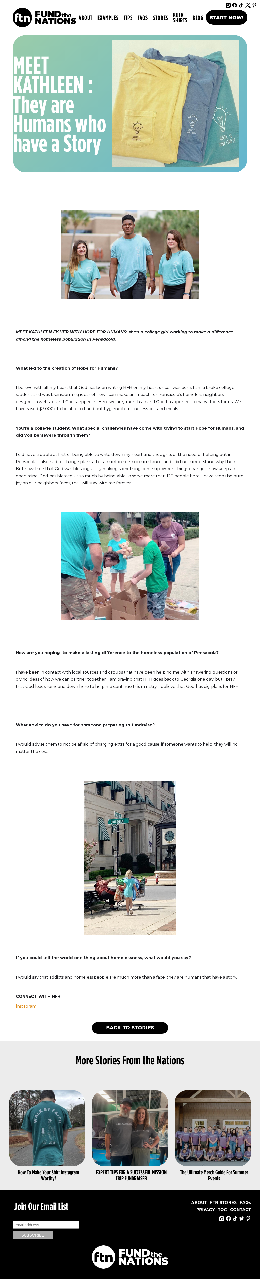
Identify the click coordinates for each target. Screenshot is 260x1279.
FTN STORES (223, 1203)
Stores (160, 17)
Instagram (26, 1006)
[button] (108, 17)
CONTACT (240, 1210)
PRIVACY (205, 1210)
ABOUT (85, 17)
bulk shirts (180, 17)
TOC (222, 1210)
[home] (44, 17)
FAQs (143, 17)
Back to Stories (130, 1027)
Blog (198, 17)
